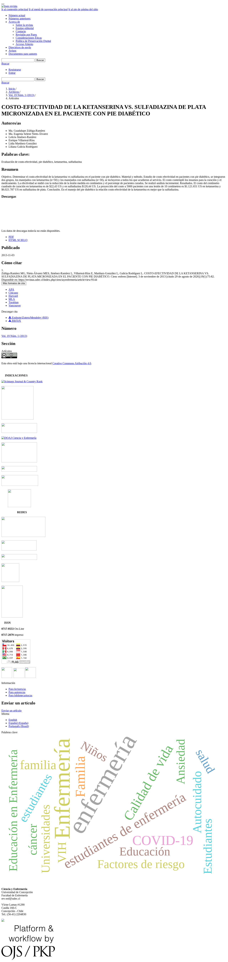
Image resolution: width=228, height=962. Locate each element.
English (13, 719)
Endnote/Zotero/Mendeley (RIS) (29, 317)
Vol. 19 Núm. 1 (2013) (22, 95)
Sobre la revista (24, 25)
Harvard (13, 295)
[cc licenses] (2, 920)
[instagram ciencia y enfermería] (19, 676)
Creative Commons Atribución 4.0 (71, 363)
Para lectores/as (17, 689)
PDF (11, 236)
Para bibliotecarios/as (20, 695)
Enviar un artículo (11, 710)
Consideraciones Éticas (29, 37)
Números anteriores (19, 18)
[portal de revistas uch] (19, 558)
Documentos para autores (23, 53)
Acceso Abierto (24, 44)
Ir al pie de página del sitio (83, 9)
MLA (12, 299)
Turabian (14, 302)
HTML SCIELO (18, 240)
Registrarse (15, 69)
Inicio (12, 88)
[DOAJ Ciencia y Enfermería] (18, 437)
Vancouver (15, 305)
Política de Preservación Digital (33, 41)
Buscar (40, 60)
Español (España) (18, 723)
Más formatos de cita (14, 283)
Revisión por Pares (26, 34)
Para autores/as (17, 692)
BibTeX (16, 320)
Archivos (14, 91)
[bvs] (10, 581)
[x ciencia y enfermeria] (30, 676)
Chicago (13, 292)
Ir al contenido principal (14, 9)
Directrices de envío (20, 47)
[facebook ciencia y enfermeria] (6, 676)
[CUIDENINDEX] (19, 506)
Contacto (21, 31)
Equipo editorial (25, 28)
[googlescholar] (19, 470)
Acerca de (14, 21)
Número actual (17, 15)
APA (11, 289)
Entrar (12, 72)
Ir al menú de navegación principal (48, 9)
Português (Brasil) (19, 726)
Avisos (12, 50)
